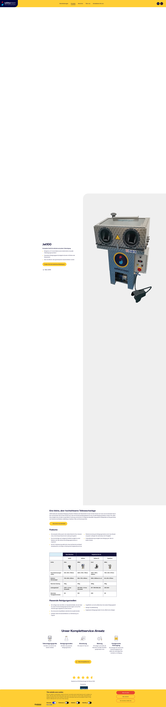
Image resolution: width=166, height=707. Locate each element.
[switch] (67, 703)
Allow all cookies (125, 692)
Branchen (80, 3)
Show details (49, 704)
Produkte (73, 3)
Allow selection (125, 696)
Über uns (88, 3)
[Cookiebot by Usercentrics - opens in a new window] (38, 705)
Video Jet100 (48, 269)
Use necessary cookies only (125, 700)
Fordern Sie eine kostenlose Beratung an (54, 264)
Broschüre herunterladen (59, 523)
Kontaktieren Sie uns (98, 3)
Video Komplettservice (84, 661)
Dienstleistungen (63, 3)
